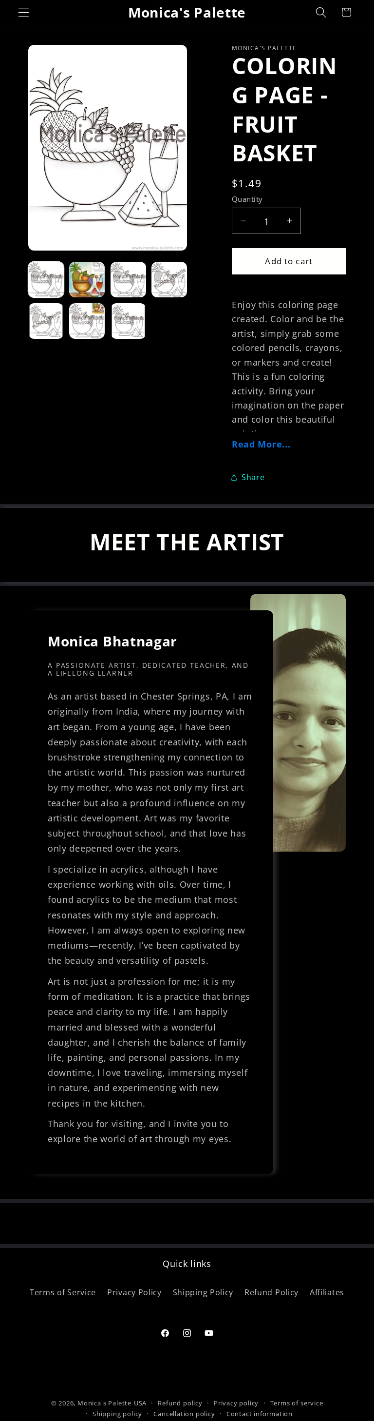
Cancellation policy (184, 1413)
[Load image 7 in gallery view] (128, 321)
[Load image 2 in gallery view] (87, 279)
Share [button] (253, 477)
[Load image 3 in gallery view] (128, 279)
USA (140, 1403)
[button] (23, 12)
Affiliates (327, 1292)
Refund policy (180, 1403)
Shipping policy (117, 1413)
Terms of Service (63, 1292)
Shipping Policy (203, 1292)
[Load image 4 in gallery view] (169, 279)
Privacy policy (236, 1403)
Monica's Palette (104, 1403)
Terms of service (296, 1403)
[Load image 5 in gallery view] (46, 321)
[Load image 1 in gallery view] (46, 279)
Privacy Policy (134, 1292)
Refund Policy (271, 1292)
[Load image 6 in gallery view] (87, 321)
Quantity (247, 199)
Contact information (259, 1413)
